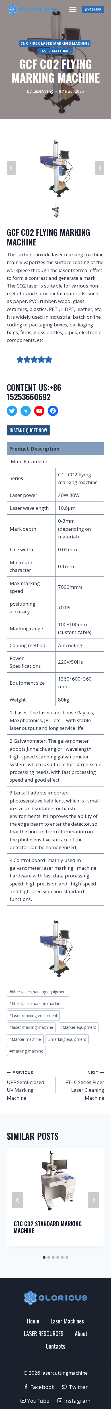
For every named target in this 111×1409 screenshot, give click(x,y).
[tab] (44, 1257)
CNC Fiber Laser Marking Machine (54, 43)
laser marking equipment (33, 1015)
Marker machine (25, 1039)
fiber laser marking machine (36, 1003)
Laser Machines (55, 51)
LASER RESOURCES (43, 1333)
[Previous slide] (11, 168)
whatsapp (93, 9)
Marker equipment (78, 1027)
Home (33, 1321)
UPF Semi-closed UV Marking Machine (25, 1085)
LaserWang (43, 91)
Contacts (55, 1346)
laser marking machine (31, 1027)
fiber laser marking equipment (38, 991)
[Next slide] (99, 168)
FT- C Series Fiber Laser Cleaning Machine (84, 1085)
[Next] (93, 1200)
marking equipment (67, 1039)
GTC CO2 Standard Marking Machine (48, 1227)
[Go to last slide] (17, 1200)
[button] (55, 210)
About (81, 1333)
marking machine (26, 1051)
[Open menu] (72, 9)
